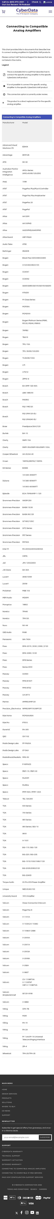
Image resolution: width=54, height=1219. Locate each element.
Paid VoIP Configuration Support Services (22, 1177)
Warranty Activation (12, 1160)
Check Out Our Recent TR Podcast (20, 3)
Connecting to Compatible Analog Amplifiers (24, 1169)
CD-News (6, 1111)
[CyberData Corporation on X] (16, 1213)
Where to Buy (8, 1106)
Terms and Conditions (18, 1189)
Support (6, 1115)
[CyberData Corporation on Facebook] (21, 1213)
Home (4, 1089)
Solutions (7, 1102)
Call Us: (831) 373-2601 (13, 2)
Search (33, 1189)
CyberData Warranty (12, 1151)
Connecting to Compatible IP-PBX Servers (22, 1173)
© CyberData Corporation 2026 (27, 1185)
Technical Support (11, 1156)
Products (6, 1098)
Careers (43, 1189)
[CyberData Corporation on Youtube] (32, 1213)
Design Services (9, 1094)
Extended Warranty (11, 1164)
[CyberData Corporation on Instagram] (27, 1213)
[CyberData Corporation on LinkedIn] (37, 1213)
